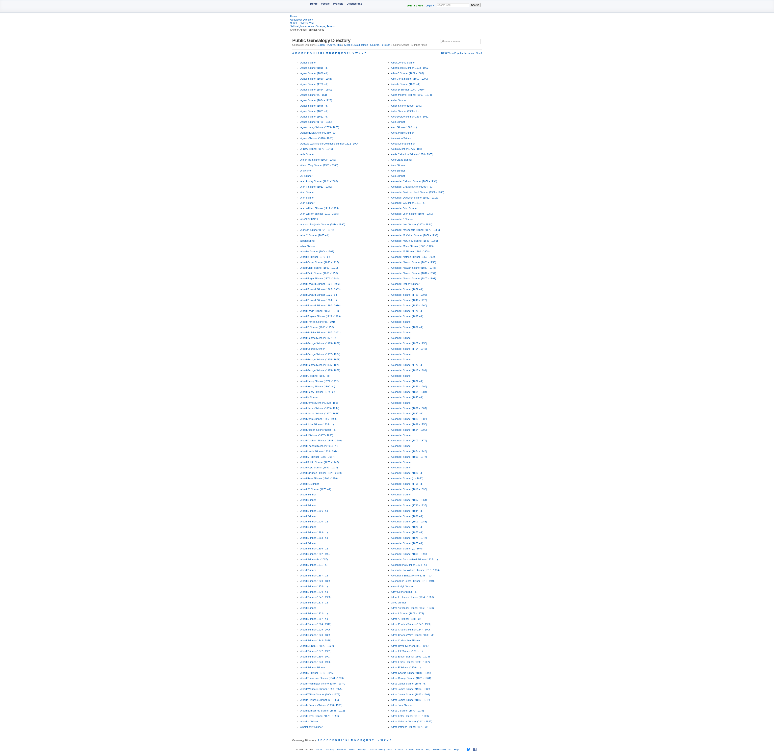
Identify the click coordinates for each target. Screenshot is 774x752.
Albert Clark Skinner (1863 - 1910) (319, 267)
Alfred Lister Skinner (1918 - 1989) (410, 716)
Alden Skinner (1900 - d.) (404, 111)
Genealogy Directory (301, 19)
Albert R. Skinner (309, 484)
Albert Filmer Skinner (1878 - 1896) (319, 716)
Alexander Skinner (401, 321)
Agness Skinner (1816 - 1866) (316, 138)
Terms (352, 749)
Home (313, 3)
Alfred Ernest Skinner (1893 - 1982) (410, 662)
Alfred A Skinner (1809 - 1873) (407, 613)
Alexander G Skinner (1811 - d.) (408, 203)
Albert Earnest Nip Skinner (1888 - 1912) (322, 710)
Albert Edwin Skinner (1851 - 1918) (319, 311)
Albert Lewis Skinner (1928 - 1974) (319, 451)
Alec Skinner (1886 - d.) (404, 127)
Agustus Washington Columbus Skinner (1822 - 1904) (329, 143)
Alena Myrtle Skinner (402, 132)
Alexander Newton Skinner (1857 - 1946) (413, 267)
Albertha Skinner (309, 721)
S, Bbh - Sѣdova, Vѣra (302, 23)
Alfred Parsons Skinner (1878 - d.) (409, 727)
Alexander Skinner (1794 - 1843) (409, 348)
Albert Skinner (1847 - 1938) (315, 597)
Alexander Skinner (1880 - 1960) (409, 305)
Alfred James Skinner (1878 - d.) (408, 683)
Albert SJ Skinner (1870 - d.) (315, 489)
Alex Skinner (398, 165)
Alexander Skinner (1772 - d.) (407, 365)
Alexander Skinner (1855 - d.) (407, 543)
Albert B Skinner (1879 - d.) (315, 257)
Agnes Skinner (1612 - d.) (314, 116)
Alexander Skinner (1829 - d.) (407, 327)
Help (456, 749)
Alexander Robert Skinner (405, 284)
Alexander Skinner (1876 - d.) (407, 527)
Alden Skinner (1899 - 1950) (406, 105)
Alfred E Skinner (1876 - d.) (406, 667)
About (319, 749)
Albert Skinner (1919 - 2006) (315, 629)
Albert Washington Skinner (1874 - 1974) (322, 683)
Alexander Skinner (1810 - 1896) (409, 489)
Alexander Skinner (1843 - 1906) (409, 386)
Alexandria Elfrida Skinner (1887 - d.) (411, 575)
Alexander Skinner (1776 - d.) (407, 311)
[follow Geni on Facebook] (473, 749)
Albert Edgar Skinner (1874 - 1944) (319, 278)
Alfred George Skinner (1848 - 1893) (411, 673)
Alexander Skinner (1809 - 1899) (409, 554)
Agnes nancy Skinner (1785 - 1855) (319, 127)
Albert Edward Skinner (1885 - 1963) (320, 289)
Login (429, 5)
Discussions (354, 3)
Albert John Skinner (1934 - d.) (317, 424)
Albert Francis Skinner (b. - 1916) (318, 321)
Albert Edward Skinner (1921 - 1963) (320, 284)
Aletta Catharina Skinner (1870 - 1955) (412, 154)
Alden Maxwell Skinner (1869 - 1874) (411, 95)
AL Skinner (306, 176)
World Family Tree (442, 749)
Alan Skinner (307, 192)
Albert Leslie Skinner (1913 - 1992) (410, 68)
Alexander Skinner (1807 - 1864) (409, 500)
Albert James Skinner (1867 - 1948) (319, 413)
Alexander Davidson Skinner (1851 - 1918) (414, 197)
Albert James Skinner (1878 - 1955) (319, 402)
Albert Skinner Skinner (312, 667)
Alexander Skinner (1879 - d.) (407, 381)
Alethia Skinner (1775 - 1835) (407, 149)
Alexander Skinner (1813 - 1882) (409, 419)
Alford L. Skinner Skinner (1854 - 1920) (412, 597)
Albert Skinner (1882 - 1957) (315, 554)
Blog (428, 749)
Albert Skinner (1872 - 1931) (315, 651)
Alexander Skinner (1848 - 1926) (409, 300)
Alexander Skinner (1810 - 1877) (409, 457)
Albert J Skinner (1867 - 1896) (316, 435)
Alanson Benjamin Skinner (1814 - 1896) (322, 224)
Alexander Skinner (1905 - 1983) (409, 521)
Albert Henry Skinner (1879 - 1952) (319, 381)
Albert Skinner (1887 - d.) (314, 619)
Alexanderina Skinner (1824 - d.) (409, 565)
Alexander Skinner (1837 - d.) (407, 316)
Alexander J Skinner (402, 219)
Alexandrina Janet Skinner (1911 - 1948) (413, 581)
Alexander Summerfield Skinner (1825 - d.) (414, 559)
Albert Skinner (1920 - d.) (314, 521)
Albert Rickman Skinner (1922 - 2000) (321, 473)
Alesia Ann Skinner (401, 138)
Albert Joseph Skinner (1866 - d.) (318, 430)
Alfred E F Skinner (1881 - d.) (407, 651)
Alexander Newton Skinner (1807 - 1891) (413, 278)
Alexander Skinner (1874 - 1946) (409, 451)
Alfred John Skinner (402, 705)
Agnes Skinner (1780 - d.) (314, 84)
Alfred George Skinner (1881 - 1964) (411, 678)
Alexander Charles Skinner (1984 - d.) (412, 186)
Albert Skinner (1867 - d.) (314, 575)
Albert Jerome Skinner (403, 62)
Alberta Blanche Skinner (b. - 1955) (319, 700)
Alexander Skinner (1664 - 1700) (409, 430)
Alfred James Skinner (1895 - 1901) (410, 694)
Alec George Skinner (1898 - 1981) (410, 116)
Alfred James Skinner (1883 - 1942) (410, 700)
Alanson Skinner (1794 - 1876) (317, 230)
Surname (341, 749)
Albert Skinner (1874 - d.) (314, 586)
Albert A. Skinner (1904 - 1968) (317, 251)
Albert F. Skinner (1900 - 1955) (317, 327)
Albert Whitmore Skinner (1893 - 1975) (321, 689)
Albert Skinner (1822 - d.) (314, 613)
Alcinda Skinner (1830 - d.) (405, 84)
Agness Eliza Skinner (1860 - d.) (318, 132)
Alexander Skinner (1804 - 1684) (409, 392)
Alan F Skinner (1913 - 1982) (316, 186)
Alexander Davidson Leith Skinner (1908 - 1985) (417, 192)
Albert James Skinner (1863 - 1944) (319, 408)
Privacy (362, 749)
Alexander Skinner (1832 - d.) (407, 473)
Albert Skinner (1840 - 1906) (315, 662)
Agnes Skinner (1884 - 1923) (316, 100)
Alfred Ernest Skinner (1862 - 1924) (410, 656)
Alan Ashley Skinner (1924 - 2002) (319, 181)
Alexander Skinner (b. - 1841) (407, 478)
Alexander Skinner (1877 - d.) (407, 532)
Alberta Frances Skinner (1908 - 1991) (321, 705)
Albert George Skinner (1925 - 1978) (320, 343)
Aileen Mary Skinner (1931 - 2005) (319, 165)
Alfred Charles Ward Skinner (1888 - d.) (412, 635)
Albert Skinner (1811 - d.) (314, 565)
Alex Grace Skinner (401, 159)
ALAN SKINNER (309, 219)
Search (475, 5)
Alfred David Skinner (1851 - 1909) (410, 646)
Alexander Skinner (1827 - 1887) (409, 408)
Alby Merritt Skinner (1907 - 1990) (409, 78)
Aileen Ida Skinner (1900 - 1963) (318, 159)
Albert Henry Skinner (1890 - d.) (317, 386)
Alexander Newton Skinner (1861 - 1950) (413, 262)
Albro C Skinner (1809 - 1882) (407, 73)
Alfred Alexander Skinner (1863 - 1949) (412, 608)
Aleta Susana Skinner (403, 143)
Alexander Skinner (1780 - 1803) (409, 294)
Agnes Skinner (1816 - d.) (314, 68)
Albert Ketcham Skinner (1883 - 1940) (321, 440)
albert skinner (307, 240)
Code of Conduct (414, 749)
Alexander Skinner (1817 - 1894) (409, 370)
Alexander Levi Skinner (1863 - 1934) (411, 224)
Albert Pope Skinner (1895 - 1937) (319, 467)
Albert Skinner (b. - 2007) (314, 559)
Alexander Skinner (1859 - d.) (407, 289)
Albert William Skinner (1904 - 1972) (320, 694)
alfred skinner (398, 602)
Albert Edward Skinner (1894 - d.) (318, 300)
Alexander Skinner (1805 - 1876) (409, 440)
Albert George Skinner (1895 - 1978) (320, 359)
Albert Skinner (308, 494)
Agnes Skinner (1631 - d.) (314, 111)
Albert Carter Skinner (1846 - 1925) (319, 262)
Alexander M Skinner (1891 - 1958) (410, 251)
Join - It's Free (415, 5)
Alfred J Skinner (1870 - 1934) (407, 710)
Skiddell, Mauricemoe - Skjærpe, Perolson (313, 26)
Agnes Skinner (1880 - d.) (314, 73)
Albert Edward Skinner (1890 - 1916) (320, 305)
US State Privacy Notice (380, 749)
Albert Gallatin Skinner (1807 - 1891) (320, 332)
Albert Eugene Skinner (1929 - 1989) (320, 316)
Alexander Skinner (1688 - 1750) (409, 424)
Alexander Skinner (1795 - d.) (407, 484)
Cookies (399, 749)
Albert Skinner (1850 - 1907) (315, 656)
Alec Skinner (398, 122)
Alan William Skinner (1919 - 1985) (319, 208)
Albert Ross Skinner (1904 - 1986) (319, 478)
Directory (329, 749)
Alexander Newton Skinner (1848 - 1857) (413, 273)
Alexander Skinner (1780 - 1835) (409, 505)
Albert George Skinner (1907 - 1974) (320, 354)
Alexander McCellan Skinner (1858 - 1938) (414, 235)
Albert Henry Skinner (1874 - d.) (317, 392)
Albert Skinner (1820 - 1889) (315, 581)
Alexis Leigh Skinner (402, 586)
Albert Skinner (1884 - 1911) (315, 624)
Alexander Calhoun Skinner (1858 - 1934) (414, 181)
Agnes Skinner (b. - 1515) (314, 95)
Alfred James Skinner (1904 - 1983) (410, 689)
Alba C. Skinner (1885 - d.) (314, 235)
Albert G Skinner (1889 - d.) (315, 375)
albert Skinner (308, 246)
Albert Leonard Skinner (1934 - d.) (319, 446)
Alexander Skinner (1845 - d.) (407, 397)
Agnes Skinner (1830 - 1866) (316, 78)
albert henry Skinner (311, 727)
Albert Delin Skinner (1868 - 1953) (319, 273)
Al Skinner (306, 170)
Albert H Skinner (309, 397)
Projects (338, 3)
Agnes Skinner (308, 62)
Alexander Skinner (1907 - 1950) (409, 343)
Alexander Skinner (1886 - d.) (407, 516)
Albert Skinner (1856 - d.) (314, 548)
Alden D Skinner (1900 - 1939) (407, 89)
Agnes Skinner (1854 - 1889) (316, 89)
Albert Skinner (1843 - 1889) (315, 640)
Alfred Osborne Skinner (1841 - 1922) (411, 721)
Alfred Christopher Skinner (405, 640)
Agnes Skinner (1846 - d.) (314, 105)
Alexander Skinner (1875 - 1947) (409, 538)
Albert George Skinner (312, 348)
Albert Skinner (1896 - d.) (314, 511)
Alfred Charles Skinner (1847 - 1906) (411, 624)
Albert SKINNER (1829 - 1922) (317, 646)
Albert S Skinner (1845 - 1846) (317, 673)
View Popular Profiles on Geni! (461, 53)
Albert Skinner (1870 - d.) (314, 592)
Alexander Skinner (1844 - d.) (407, 511)
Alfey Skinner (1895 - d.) (404, 592)
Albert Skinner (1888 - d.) (314, 532)
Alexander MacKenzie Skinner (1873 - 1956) (415, 230)
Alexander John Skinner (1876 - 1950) (412, 213)
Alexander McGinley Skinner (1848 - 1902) (414, 240)
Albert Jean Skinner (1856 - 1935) (318, 419)
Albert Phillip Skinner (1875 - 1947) (319, 462)
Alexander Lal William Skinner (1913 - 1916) (415, 570)
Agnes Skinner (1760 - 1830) (316, 122)
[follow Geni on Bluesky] (467, 749)
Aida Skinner (307, 154)
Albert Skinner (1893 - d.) (314, 538)
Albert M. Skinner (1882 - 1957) (317, 457)
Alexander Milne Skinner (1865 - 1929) (412, 246)
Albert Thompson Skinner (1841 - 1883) (322, 678)
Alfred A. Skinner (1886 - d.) (406, 619)
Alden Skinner (399, 100)
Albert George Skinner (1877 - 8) (318, 338)
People (325, 3)
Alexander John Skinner (404, 208)
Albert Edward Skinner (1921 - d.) (318, 294)
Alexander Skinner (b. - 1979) (407, 548)
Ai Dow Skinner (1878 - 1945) (316, 149)
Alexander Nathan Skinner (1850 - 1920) (413, 257)
